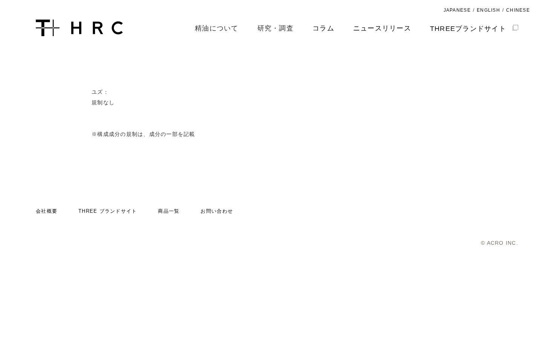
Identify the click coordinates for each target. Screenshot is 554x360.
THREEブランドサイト (468, 28)
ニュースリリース (382, 28)
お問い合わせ (216, 211)
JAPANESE (457, 10)
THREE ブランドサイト (107, 211)
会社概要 (46, 211)
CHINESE (518, 10)
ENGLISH (488, 10)
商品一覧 (168, 211)
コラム (323, 28)
